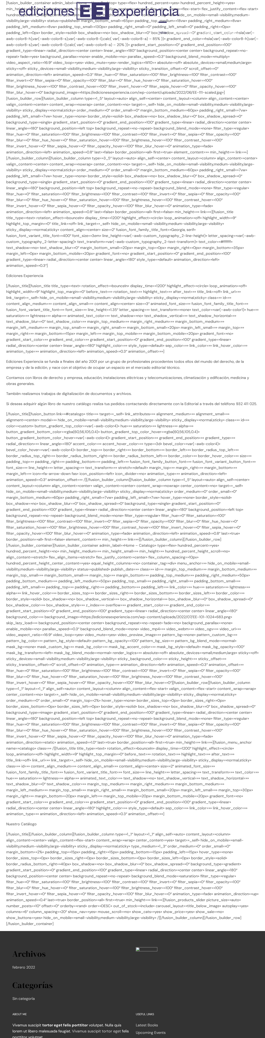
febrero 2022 (23, 967)
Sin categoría (23, 998)
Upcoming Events (151, 1032)
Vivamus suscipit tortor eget (96, 1031)
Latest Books (147, 1025)
